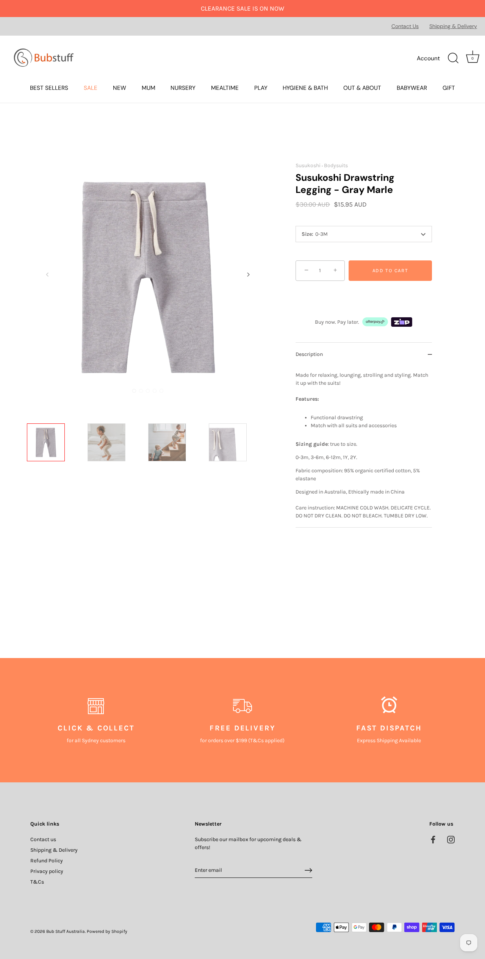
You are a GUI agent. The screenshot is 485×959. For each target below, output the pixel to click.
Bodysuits (336, 165)
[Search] (453, 58)
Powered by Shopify (107, 931)
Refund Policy (46, 860)
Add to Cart (390, 270)
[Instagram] (451, 839)
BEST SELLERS (49, 88)
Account (428, 58)
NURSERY (183, 88)
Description (309, 354)
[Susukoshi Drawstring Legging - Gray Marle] (55, 451)
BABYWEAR (412, 88)
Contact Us (405, 26)
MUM (148, 88)
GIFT (449, 88)
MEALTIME (225, 88)
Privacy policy (46, 871)
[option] (55, 452)
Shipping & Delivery (453, 26)
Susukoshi (308, 165)
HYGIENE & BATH (305, 88)
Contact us (43, 839)
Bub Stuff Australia (65, 931)
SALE (90, 88)
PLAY (261, 88)
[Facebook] (433, 839)
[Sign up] (308, 870)
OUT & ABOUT (362, 88)
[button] (47, 274)
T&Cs (37, 882)
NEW (119, 88)
